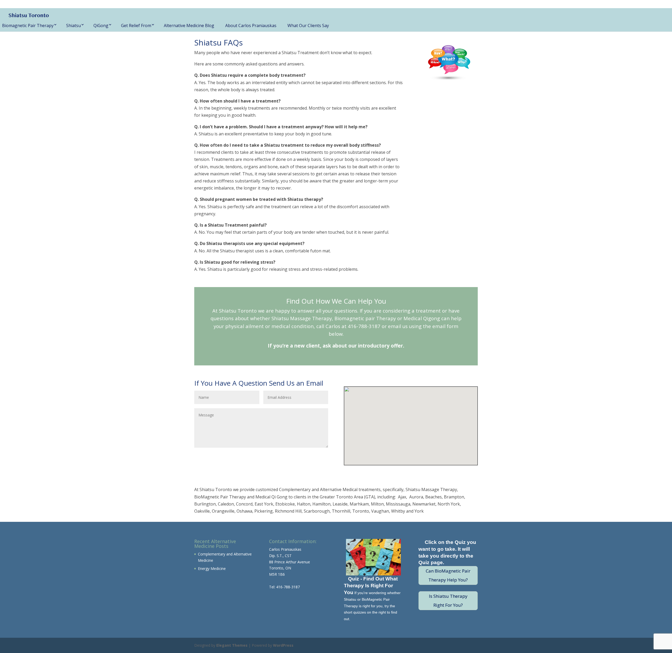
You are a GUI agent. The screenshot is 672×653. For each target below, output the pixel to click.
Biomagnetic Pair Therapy (28, 25)
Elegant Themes (232, 645)
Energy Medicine (212, 568)
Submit (313, 456)
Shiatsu (73, 25)
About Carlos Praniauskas (250, 25)
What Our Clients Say (308, 25)
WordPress (283, 645)
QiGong (100, 25)
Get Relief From (136, 25)
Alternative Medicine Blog (189, 25)
